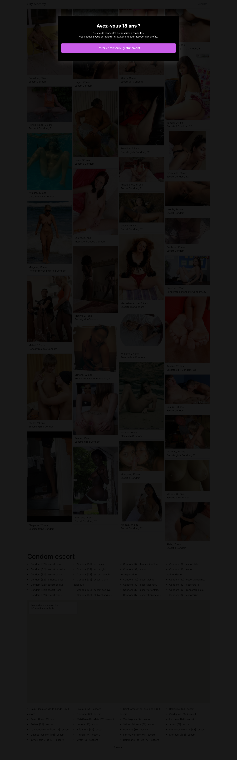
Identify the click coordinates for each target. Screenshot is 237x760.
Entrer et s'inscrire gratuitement (118, 48)
